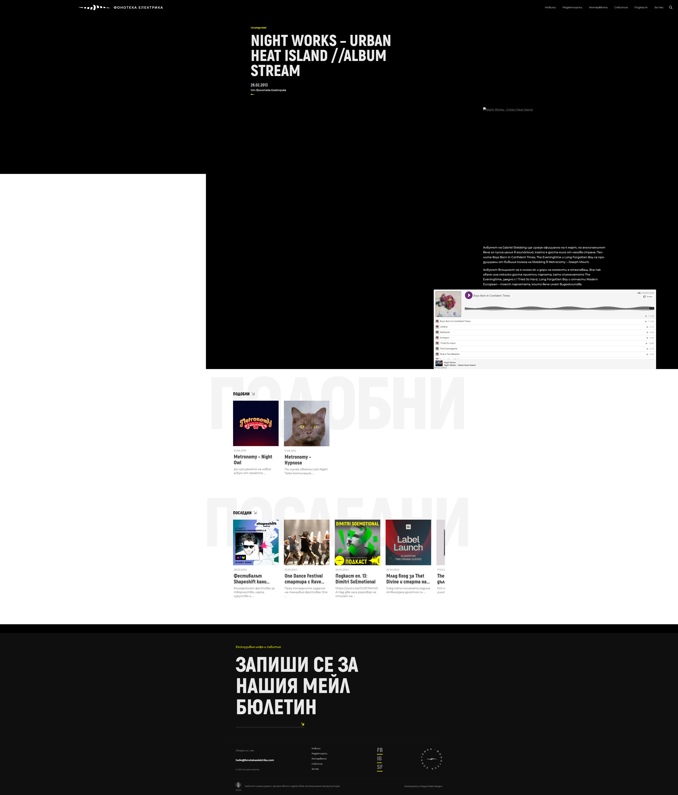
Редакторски (319, 753)
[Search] (671, 7)
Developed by (412, 786)
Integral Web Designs (431, 786)
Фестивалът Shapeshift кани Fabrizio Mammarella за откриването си (255, 579)
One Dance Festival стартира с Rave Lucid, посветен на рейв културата (304, 579)
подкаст (641, 7)
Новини (316, 748)
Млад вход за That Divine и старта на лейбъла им (406, 579)
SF (380, 767)
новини (550, 7)
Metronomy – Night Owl (253, 460)
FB (380, 750)
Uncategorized (258, 27)
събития (621, 7)
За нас (315, 769)
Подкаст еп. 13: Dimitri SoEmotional (355, 579)
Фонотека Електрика (271, 90)
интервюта (598, 7)
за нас (659, 7)
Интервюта (319, 758)
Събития (317, 763)
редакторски (572, 7)
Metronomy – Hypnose (298, 460)
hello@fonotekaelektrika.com (255, 760)
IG (379, 758)
